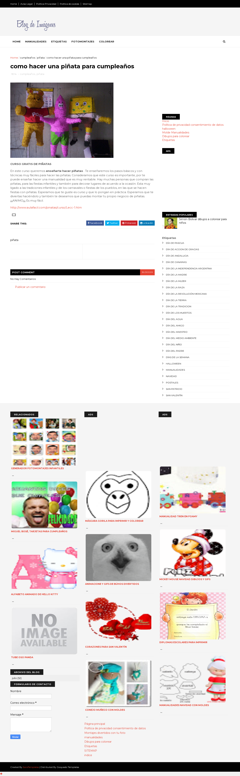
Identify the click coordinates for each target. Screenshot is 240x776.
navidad (171, 376)
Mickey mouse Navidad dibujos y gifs (184, 579)
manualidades (175, 369)
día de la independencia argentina (189, 268)
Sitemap (87, 3)
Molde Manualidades (175, 132)
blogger (147, 272)
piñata (41, 57)
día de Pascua (175, 243)
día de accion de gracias (182, 249)
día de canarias (176, 262)
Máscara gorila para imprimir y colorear (114, 520)
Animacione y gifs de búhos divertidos (112, 584)
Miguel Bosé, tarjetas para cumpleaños (39, 531)
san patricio (174, 389)
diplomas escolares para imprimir (183, 642)
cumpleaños (27, 57)
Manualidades (35, 41)
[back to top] (1, 773)
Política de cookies (69, 3)
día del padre (175, 350)
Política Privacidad (46, 3)
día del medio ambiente (181, 338)
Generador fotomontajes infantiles (37, 468)
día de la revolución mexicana (186, 293)
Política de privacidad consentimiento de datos (193, 124)
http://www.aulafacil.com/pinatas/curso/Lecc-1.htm (46, 207)
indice (88, 755)
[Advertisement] (196, 82)
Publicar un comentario (30, 287)
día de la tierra (176, 300)
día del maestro (177, 331)
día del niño (174, 344)
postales (172, 382)
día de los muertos (178, 312)
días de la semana (177, 357)
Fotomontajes (82, 41)
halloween (169, 128)
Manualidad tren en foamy (178, 516)
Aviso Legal (26, 3)
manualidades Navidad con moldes (184, 705)
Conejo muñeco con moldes (105, 709)
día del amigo (175, 325)
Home (13, 3)
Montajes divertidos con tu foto (104, 733)
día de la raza (175, 287)
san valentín (174, 395)
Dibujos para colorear (175, 136)
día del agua (174, 319)
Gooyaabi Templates (68, 767)
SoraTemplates (31, 767)
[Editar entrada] (13, 214)
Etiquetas (59, 41)
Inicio (165, 121)
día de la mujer (176, 281)
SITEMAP (90, 750)
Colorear (106, 41)
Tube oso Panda (22, 657)
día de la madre (176, 274)
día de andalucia (177, 255)
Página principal (94, 724)
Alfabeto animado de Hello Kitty (34, 594)
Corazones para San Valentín (106, 646)
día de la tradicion (178, 306)
